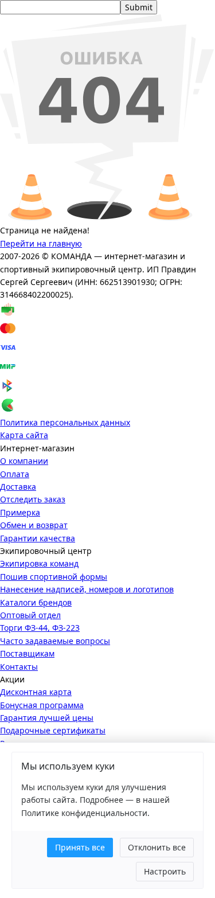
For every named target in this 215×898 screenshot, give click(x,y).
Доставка (18, 486)
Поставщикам (27, 653)
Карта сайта (24, 435)
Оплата (14, 473)
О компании (24, 460)
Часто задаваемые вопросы (55, 640)
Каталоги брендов (36, 602)
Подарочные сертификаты (52, 730)
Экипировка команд (39, 563)
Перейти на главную (41, 243)
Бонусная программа (42, 705)
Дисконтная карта (36, 691)
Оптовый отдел (30, 615)
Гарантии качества (37, 538)
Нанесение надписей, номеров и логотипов (87, 589)
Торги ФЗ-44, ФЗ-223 (40, 627)
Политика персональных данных (65, 422)
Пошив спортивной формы (53, 576)
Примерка (20, 512)
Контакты (19, 666)
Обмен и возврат (34, 525)
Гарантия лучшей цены (46, 717)
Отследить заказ (32, 499)
